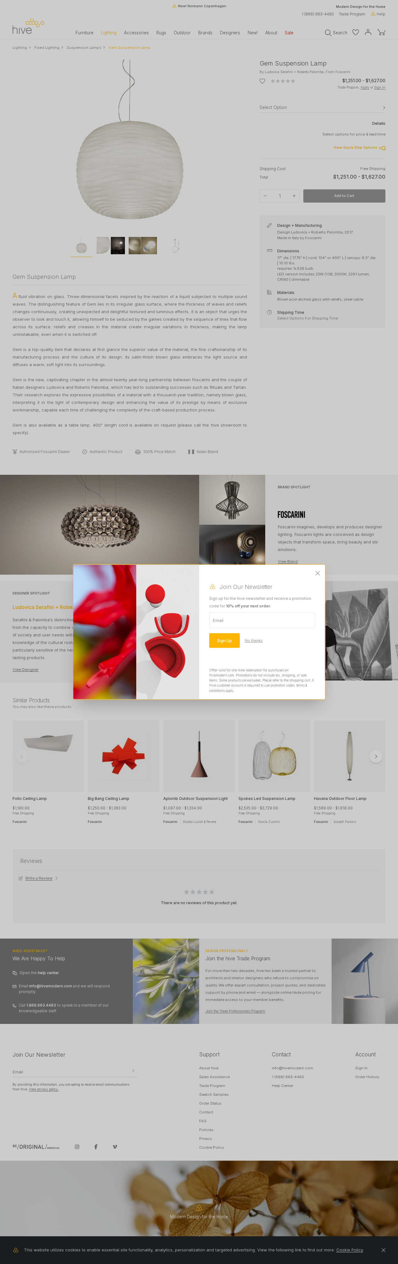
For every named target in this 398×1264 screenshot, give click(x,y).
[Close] (318, 573)
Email (218, 620)
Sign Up (224, 640)
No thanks (254, 640)
